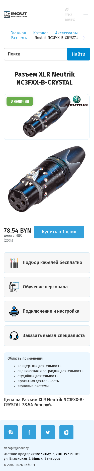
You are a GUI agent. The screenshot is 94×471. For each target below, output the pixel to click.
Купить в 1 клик (59, 232)
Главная (18, 33)
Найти (78, 54)
